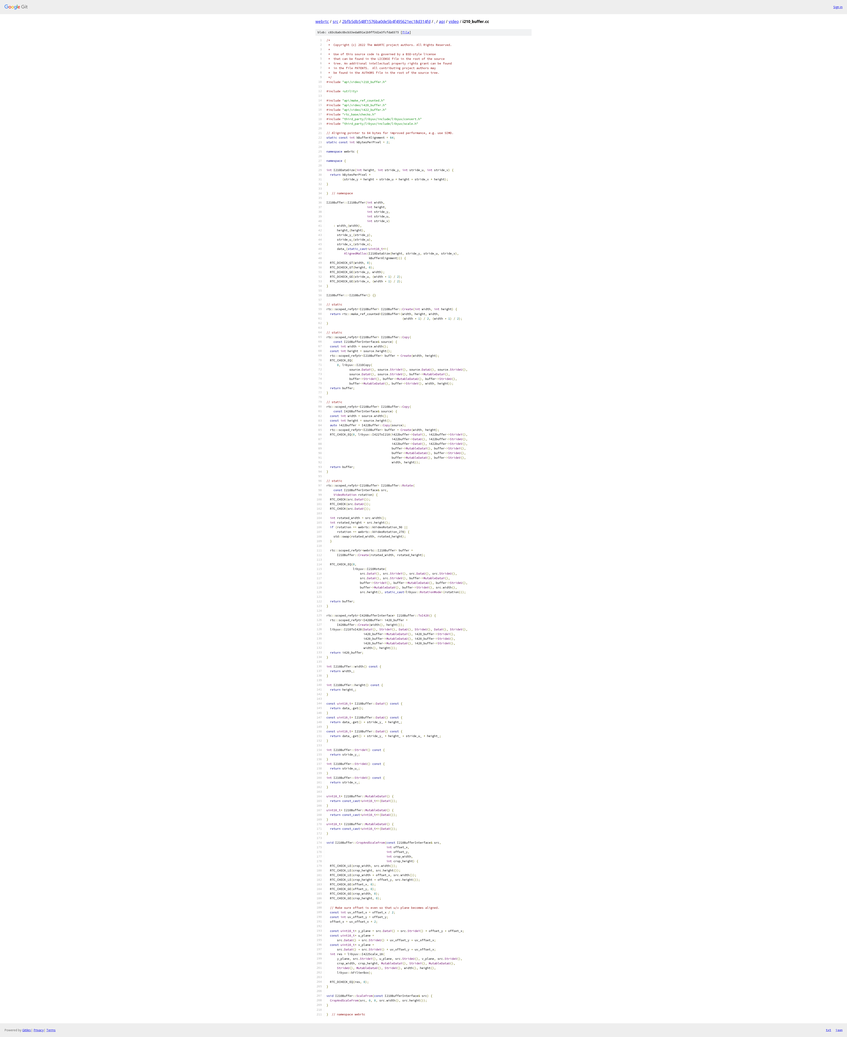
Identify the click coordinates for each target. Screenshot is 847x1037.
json (839, 1030)
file (405, 32)
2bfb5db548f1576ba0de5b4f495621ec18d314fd (386, 21)
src (335, 21)
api (442, 21)
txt (828, 1030)
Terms (51, 1030)
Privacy (39, 1030)
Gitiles (26, 1030)
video (454, 21)
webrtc (322, 21)
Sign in (838, 7)
